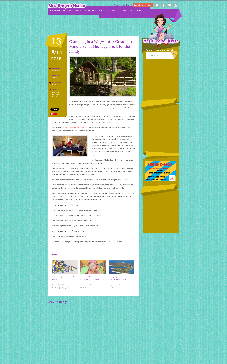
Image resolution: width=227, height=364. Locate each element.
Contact (122, 5)
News (139, 11)
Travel (123, 11)
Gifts (100, 11)
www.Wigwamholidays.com (74, 128)
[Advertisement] (95, 24)
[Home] (157, 5)
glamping (55, 94)
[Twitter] (169, 5)
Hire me (129, 5)
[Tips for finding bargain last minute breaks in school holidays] (93, 267)
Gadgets (115, 11)
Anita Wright (56, 70)
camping (55, 92)
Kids (94, 11)
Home (106, 11)
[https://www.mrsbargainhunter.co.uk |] (67, 6)
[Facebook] (163, 5)
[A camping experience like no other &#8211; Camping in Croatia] (121, 267)
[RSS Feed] (175, 5)
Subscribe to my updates (143, 5)
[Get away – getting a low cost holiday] (65, 267)
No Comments (57, 85)
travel (54, 97)
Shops (87, 11)
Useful (132, 11)
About (116, 5)
